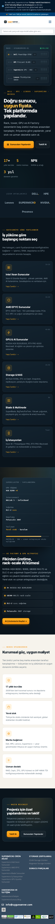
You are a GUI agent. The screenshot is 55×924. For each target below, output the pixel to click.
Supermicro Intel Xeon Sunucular (10, 863)
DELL (35, 193)
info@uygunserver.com (19, 904)
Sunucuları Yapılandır (20, 144)
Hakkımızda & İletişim (10, 896)
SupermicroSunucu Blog (11, 899)
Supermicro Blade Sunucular (13, 873)
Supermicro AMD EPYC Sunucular (10, 868)
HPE (46, 193)
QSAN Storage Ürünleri (38, 860)
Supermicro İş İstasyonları (12, 876)
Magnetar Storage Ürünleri (40, 863)
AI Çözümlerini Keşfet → (16, 621)
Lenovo (9, 202)
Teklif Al (43, 144)
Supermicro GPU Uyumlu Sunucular (11, 880)
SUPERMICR (27, 202)
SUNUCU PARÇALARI (39, 868)
